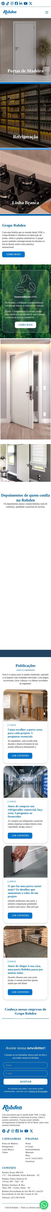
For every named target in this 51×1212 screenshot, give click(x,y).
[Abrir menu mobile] (46, 12)
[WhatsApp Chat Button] (44, 1205)
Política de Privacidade (38, 1091)
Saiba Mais (13, 254)
